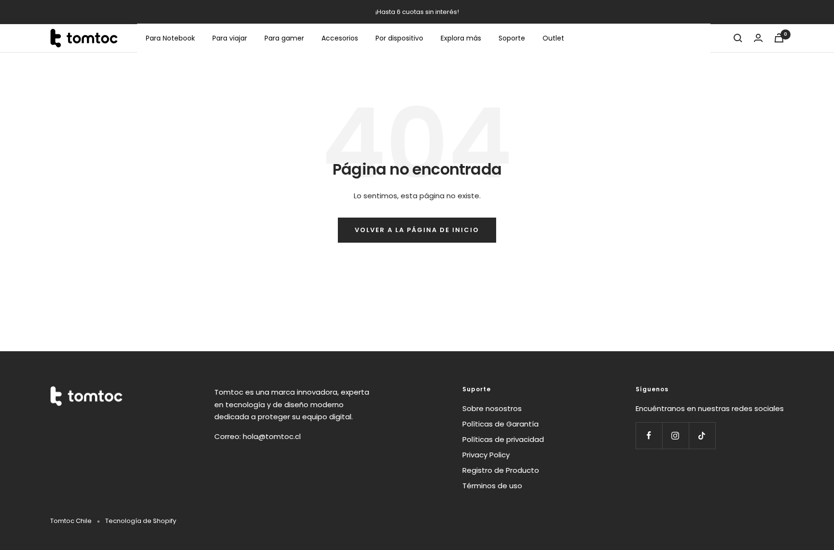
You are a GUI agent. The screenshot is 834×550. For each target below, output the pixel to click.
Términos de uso (492, 486)
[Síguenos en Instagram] (675, 435)
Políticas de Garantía (500, 424)
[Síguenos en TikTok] (702, 435)
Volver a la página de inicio (417, 229)
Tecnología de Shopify (140, 520)
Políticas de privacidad (503, 439)
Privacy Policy (486, 455)
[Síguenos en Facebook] (649, 435)
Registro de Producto (500, 470)
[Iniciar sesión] (758, 38)
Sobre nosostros (492, 408)
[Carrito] (779, 37)
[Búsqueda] (738, 38)
